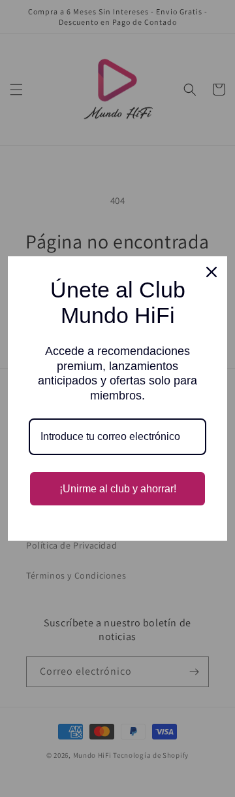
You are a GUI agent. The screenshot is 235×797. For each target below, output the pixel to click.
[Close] (211, 272)
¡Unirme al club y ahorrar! (117, 488)
